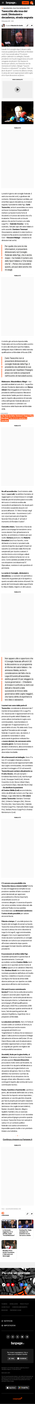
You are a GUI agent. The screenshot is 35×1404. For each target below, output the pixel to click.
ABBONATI (25, 2)
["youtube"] (12, 1284)
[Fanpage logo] (11, 3)
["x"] (17, 1284)
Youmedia (4, 1304)
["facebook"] (21, 1284)
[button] (31, 25)
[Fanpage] (17, 1343)
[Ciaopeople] (17, 1398)
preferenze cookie (15, 1310)
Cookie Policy (5, 1307)
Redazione (4, 1310)
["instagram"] (8, 1284)
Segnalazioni (14, 1304)
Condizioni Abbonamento (19, 1307)
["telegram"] (26, 1284)
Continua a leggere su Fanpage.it (17, 1139)
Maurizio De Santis (17, 25)
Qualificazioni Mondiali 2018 (13, 1208)
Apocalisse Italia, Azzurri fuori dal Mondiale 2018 (16, 8)
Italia (3, 1208)
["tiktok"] (3, 1284)
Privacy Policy (24, 1304)
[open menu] (2, 3)
